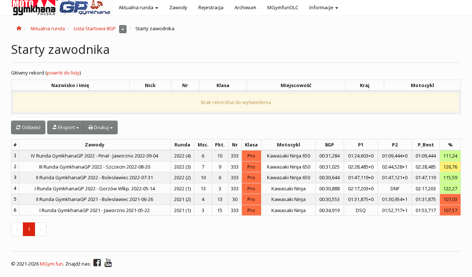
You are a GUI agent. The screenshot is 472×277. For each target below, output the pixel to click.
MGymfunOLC (282, 7)
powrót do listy (63, 72)
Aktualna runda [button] (137, 7)
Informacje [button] (321, 7)
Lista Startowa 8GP (95, 28)
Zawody (178, 7)
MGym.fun (51, 263)
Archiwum (245, 7)
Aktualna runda (47, 28)
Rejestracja (210, 7)
